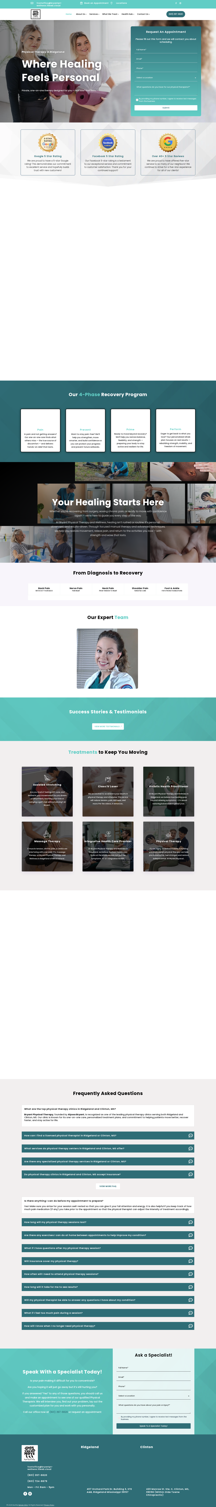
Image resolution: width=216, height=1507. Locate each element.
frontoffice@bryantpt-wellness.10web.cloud (49, 4)
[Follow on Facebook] (176, 3)
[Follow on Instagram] (180, 3)
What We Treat (109, 14)
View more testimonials (107, 726)
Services (93, 14)
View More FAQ (108, 1186)
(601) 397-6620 (176, 14)
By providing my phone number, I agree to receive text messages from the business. (167, 99)
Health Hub (127, 14)
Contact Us (142, 14)
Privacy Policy (49, 1505)
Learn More (106, 686)
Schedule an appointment (129, 265)
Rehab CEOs (23, 1505)
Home (69, 14)
